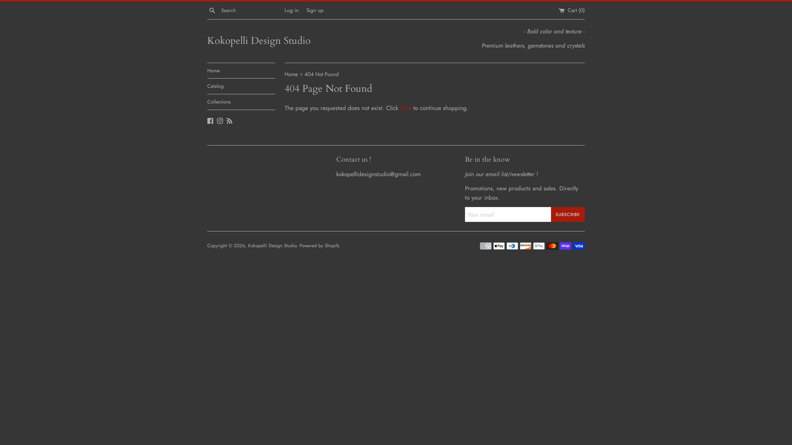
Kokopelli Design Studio (259, 41)
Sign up (315, 10)
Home (213, 70)
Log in (292, 10)
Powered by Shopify (319, 245)
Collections (218, 101)
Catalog (215, 86)
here (405, 108)
